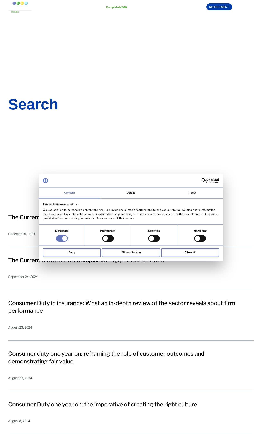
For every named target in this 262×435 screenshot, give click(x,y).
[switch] (108, 238)
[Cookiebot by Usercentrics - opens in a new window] (201, 180)
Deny (72, 252)
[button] (79, 7)
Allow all (190, 252)
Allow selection (131, 252)
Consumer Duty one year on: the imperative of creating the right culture (102, 404)
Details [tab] (131, 192)
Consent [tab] (69, 192)
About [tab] (192, 192)
